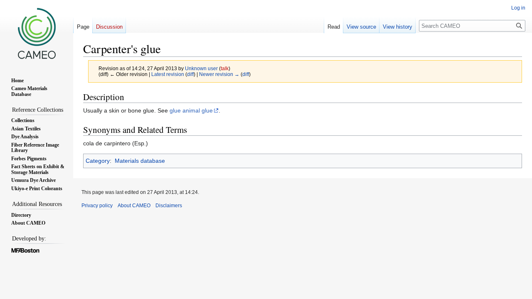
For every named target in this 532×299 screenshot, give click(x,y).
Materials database (140, 160)
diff (190, 74)
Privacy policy (97, 205)
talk (225, 68)
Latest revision (167, 74)
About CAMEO (134, 205)
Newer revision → (219, 74)
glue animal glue (191, 110)
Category (98, 160)
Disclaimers (168, 205)
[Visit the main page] (36, 33)
